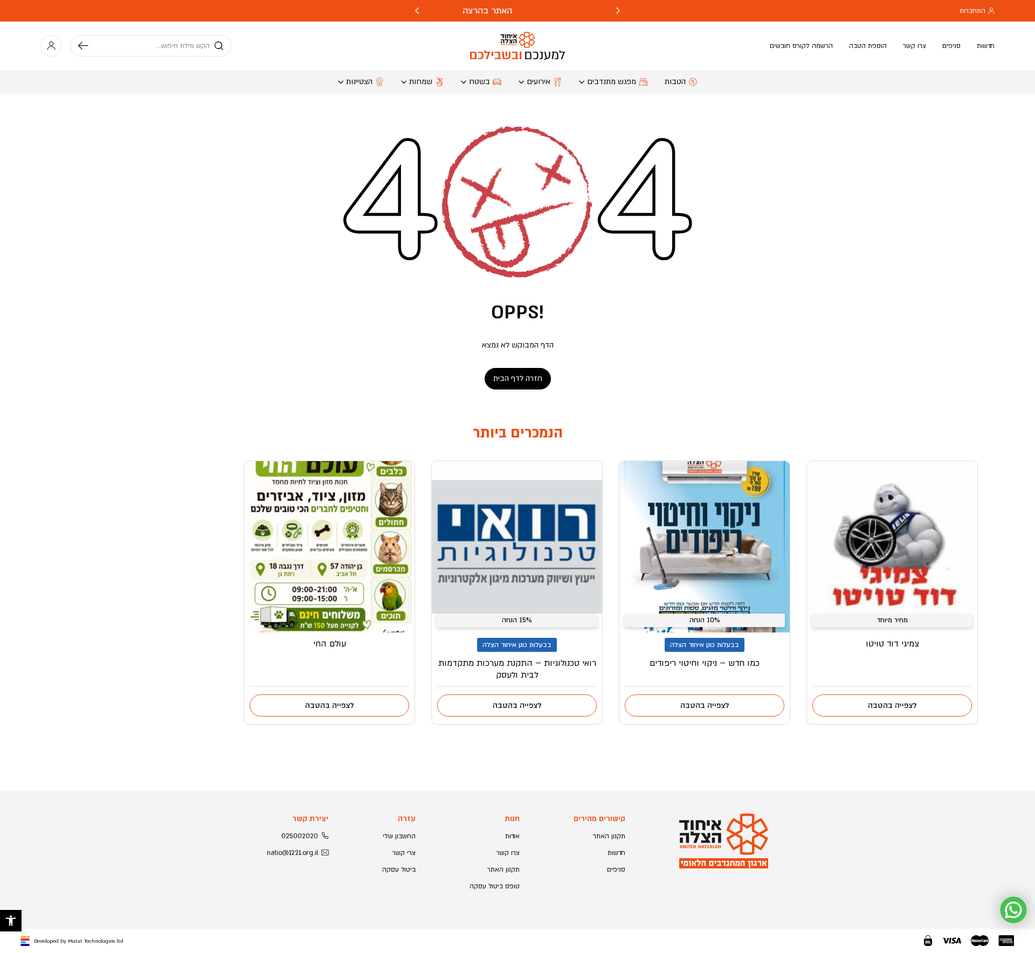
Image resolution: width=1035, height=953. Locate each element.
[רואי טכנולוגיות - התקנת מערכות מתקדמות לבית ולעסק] (517, 546)
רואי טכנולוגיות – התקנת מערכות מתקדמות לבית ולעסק (517, 669)
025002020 (299, 836)
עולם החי (329, 644)
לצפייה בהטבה (892, 705)
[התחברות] (51, 45)
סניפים (951, 45)
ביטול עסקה (399, 869)
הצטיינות (359, 81)
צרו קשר (914, 45)
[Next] (417, 11)
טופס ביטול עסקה (495, 886)
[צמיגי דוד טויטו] (892, 546)
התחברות (972, 10)
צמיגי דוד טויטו (892, 644)
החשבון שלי (399, 836)
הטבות (675, 81)
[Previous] (618, 11)
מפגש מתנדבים (611, 81)
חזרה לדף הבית (517, 378)
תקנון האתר (609, 836)
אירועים (538, 81)
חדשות (986, 45)
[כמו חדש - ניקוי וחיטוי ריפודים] (704, 546)
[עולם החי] (329, 546)
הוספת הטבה (868, 45)
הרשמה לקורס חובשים (801, 45)
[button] (11, 920)
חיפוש (87, 46)
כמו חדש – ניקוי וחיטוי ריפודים (705, 663)
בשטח (479, 81)
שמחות (420, 81)
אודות (512, 836)
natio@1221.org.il (292, 852)
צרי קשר (404, 852)
